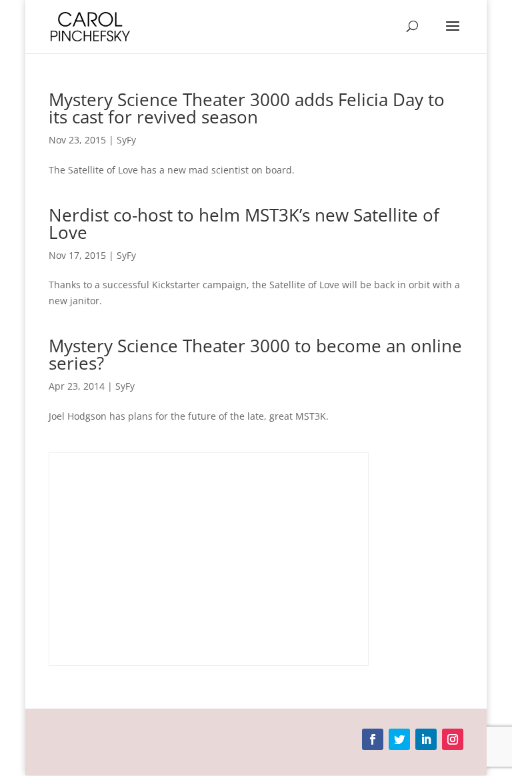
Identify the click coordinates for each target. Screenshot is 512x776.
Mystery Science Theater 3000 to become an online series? (255, 354)
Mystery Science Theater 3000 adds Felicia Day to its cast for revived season (247, 108)
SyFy (126, 139)
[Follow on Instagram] (452, 739)
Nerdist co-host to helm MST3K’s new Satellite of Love (244, 223)
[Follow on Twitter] (399, 739)
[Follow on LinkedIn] (426, 739)
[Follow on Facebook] (372, 739)
